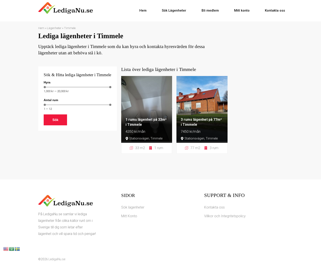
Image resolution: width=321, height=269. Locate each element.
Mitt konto (242, 10)
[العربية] (12, 248)
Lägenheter (54, 28)
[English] (6, 248)
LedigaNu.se (56, 259)
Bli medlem (210, 10)
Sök (55, 120)
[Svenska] (17, 248)
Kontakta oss (275, 10)
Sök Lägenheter (174, 10)
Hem (143, 10)
